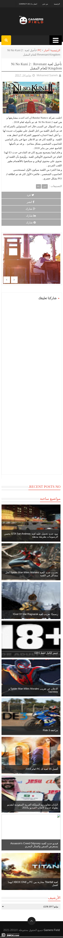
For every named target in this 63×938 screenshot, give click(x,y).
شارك (29, 208)
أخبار (46, 50)
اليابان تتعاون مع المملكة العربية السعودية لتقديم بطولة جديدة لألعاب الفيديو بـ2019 (32, 806)
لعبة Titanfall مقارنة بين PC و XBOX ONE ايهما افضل (33, 883)
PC (39, 50)
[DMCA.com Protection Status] (10, 935)
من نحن (45, 4)
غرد (29, 195)
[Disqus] (31, 342)
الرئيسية (57, 4)
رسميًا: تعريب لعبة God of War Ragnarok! (35, 614)
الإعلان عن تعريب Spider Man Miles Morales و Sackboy (33, 690)
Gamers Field (52, 930)
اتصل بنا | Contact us (28, 4)
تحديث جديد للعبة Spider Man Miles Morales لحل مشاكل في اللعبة (31, 574)
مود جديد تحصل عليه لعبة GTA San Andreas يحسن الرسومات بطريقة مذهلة (31, 535)
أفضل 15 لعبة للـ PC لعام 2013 (42, 768)
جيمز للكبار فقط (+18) (46, 652)
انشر (29, 202)
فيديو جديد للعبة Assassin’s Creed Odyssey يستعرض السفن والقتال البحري (34, 845)
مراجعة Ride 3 (50, 730)
